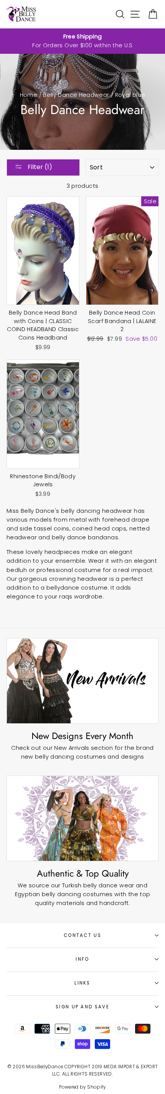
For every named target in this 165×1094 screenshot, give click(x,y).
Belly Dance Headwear (76, 95)
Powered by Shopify (82, 1087)
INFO (82, 959)
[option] (82, 41)
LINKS (82, 983)
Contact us (82, 935)
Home (28, 95)
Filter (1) (39, 166)
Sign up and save (82, 1007)
